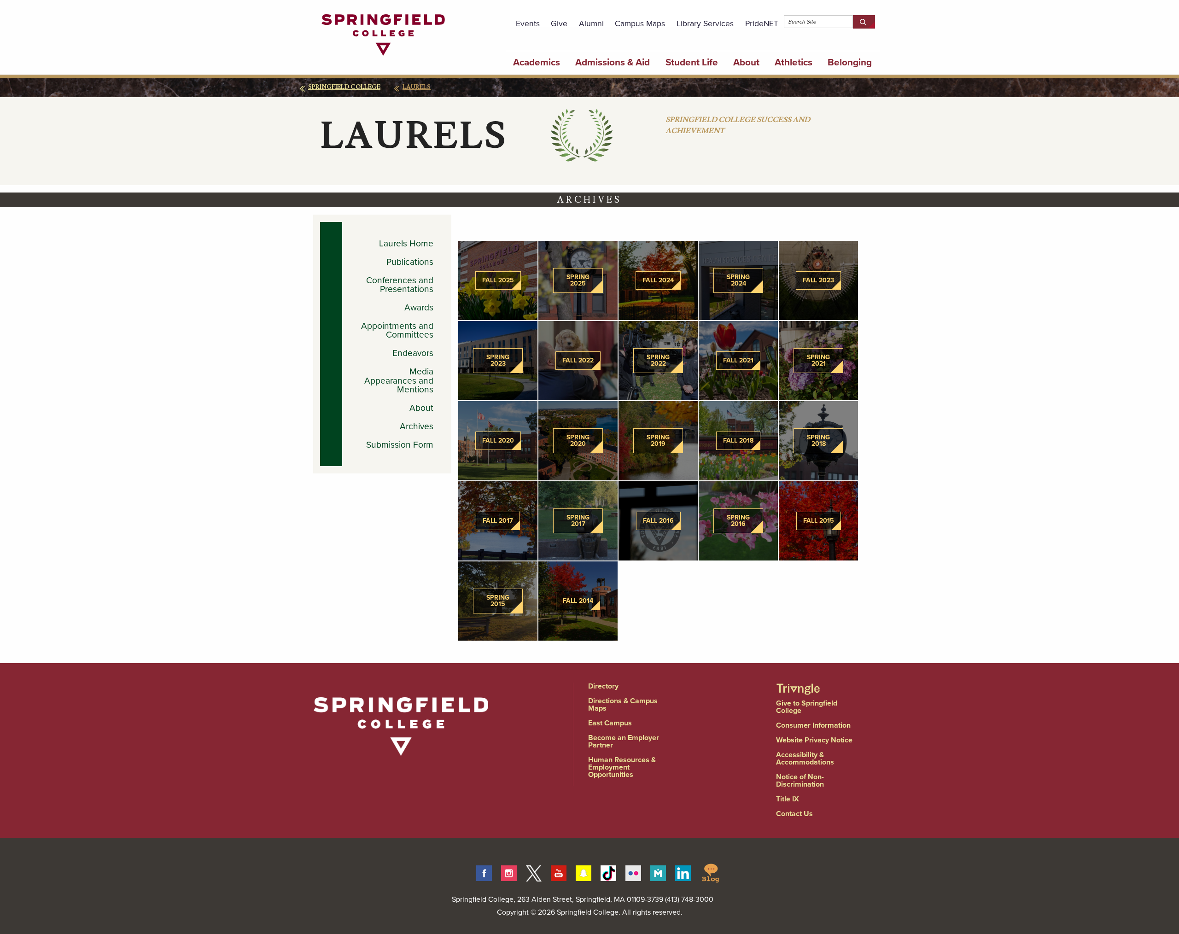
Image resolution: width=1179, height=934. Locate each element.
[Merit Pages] (658, 872)
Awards (418, 307)
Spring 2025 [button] (578, 280)
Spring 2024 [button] (738, 280)
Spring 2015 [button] (497, 601)
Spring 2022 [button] (658, 360)
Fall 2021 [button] (738, 360)
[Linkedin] (683, 872)
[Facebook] (484, 872)
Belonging (850, 62)
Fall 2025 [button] (498, 280)
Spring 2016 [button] (738, 521)
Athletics (793, 62)
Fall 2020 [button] (498, 440)
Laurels (417, 87)
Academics (536, 62)
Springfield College (344, 87)
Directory (603, 686)
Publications (409, 261)
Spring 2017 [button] (578, 521)
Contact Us (794, 813)
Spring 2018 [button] (818, 440)
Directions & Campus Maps (623, 704)
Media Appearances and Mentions (398, 380)
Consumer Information (813, 725)
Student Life (691, 62)
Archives (416, 426)
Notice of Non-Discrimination (800, 780)
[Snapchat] (583, 872)
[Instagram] (509, 872)
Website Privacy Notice (814, 740)
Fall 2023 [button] (818, 280)
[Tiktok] (608, 872)
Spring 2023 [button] (497, 360)
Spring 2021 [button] (818, 360)
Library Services (705, 23)
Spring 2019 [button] (658, 440)
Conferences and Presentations (399, 284)
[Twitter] (534, 872)
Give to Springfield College (806, 707)
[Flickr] (633, 872)
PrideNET (761, 23)
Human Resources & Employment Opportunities (622, 767)
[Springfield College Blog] (710, 872)
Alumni (591, 23)
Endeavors (412, 353)
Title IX (787, 799)
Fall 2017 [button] (498, 520)
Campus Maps (640, 23)
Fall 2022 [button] (578, 360)
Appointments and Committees (397, 330)
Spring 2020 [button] (578, 440)
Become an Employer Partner (623, 741)
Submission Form (399, 444)
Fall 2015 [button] (818, 520)
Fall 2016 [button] (658, 520)
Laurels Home (406, 243)
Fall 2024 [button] (658, 280)
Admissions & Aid (612, 62)
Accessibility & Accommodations (805, 758)
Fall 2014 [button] (578, 601)
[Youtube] (558, 872)
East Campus (610, 723)
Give (559, 23)
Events (528, 23)
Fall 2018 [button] (738, 440)
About (746, 62)
